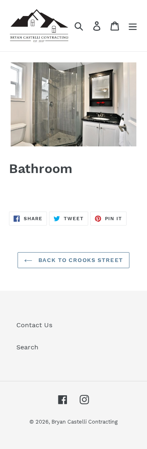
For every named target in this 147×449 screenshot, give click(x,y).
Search (27, 347)
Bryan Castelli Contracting (84, 422)
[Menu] (133, 25)
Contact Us (34, 325)
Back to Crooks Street (79, 260)
